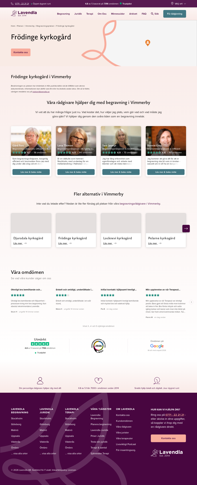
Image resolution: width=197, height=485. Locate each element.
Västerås (15, 441)
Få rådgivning (174, 14)
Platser (20, 26)
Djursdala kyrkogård (28, 238)
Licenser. (72, 469)
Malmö (14, 430)
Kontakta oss (21, 52)
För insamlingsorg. (126, 450)
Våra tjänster (101, 409)
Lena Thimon (65, 145)
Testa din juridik (99, 441)
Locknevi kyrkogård (117, 238)
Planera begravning (101, 424)
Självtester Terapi (100, 453)
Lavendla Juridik (46, 410)
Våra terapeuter (124, 438)
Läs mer (18, 243)
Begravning (63, 14)
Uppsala (15, 436)
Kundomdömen (124, 420)
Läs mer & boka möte (31, 172)
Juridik (78, 14)
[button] (147, 43)
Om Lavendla (125, 409)
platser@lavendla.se (41, 92)
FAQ (144, 14)
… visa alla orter (19, 453)
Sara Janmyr (109, 145)
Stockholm (16, 418)
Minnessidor (118, 14)
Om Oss (102, 14)
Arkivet (133, 14)
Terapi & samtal (99, 447)
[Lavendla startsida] (25, 14)
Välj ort (179, 3)
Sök (157, 14)
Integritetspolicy (59, 469)
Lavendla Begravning (19, 410)
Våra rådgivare (123, 426)
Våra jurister (122, 432)
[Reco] (98, 346)
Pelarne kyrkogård (161, 238)
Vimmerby (30, 26)
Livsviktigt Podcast (126, 444)
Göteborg (16, 424)
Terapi (89, 14)
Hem (13, 26)
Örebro (15, 447)
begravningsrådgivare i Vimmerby (140, 203)
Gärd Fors (18, 145)
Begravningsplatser (45, 26)
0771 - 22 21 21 (22, 3)
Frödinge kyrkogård (72, 238)
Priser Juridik (98, 436)
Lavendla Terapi (72, 410)
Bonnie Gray (154, 145)
